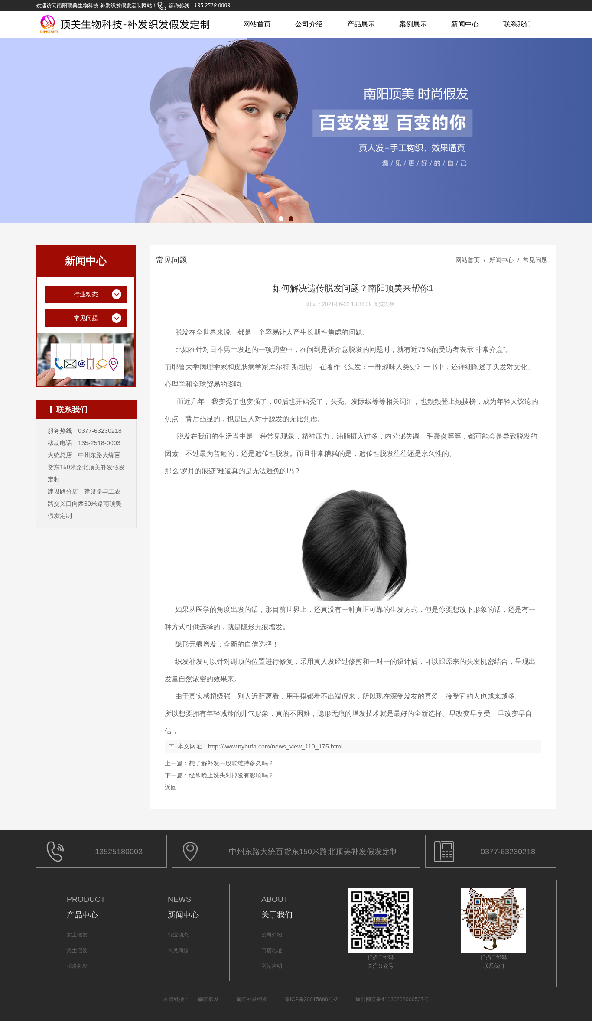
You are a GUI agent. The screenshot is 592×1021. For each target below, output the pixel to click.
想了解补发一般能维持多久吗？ (231, 763)
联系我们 (517, 24)
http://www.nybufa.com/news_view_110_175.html (275, 746)
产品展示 (361, 24)
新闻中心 (465, 24)
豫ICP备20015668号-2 (311, 999)
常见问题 (534, 260)
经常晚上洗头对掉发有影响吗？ (231, 775)
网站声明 (271, 966)
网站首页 (257, 24)
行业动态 (178, 935)
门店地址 (271, 950)
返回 (171, 787)
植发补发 (77, 966)
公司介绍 (309, 24)
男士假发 (77, 950)
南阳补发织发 (251, 999)
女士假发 (77, 935)
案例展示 (413, 24)
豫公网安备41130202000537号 (392, 999)
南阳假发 (208, 999)
